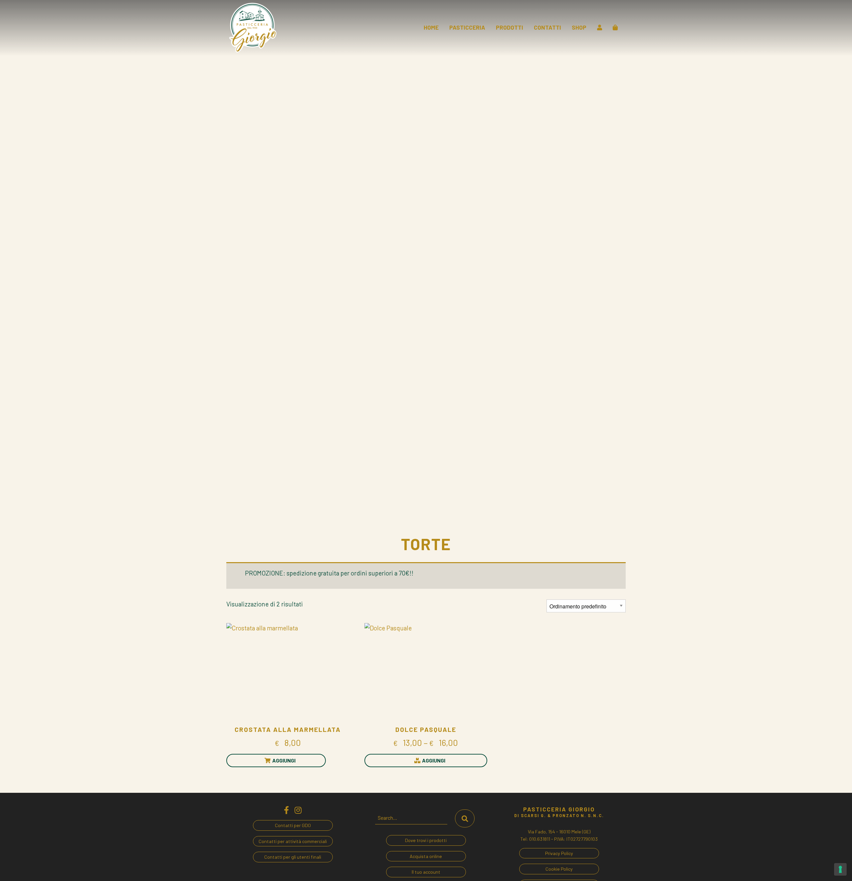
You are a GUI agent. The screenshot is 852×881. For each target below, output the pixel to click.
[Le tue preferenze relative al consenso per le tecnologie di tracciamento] (840, 869)
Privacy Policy (559, 853)
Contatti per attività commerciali (293, 841)
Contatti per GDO (293, 825)
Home (431, 27)
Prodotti (509, 27)
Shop (579, 27)
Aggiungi (284, 760)
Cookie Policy (559, 869)
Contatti (547, 27)
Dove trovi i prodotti (426, 840)
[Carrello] (615, 27)
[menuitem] (431, 27)
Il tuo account (426, 872)
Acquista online (426, 856)
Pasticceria (467, 27)
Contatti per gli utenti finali (292, 857)
